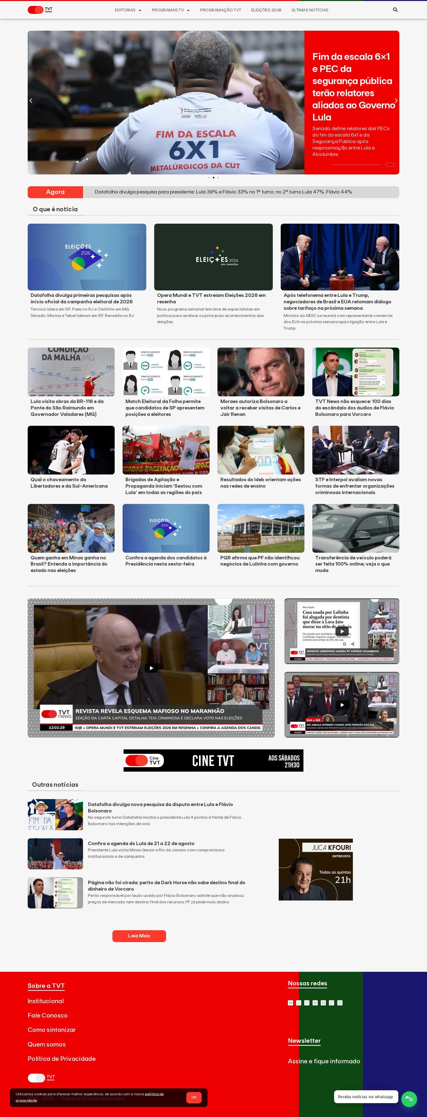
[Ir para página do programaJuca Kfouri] (316, 899)
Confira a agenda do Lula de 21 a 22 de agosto (141, 843)
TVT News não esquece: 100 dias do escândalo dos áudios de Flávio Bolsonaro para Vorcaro (354, 408)
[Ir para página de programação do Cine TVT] (213, 770)
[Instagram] (306, 1002)
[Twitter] (315, 1002)
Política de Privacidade (62, 1059)
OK (194, 1097)
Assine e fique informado (324, 1061)
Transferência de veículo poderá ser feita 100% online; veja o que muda (353, 564)
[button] (395, 9)
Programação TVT (220, 10)
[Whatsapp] (298, 1002)
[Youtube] (290, 1002)
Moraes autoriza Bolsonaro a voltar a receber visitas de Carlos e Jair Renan (260, 408)
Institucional (46, 1001)
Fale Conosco (48, 1016)
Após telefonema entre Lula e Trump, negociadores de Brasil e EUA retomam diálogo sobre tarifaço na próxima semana (337, 302)
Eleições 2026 (266, 10)
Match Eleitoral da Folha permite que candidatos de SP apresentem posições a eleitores (165, 408)
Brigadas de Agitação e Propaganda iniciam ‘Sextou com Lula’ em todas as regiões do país (164, 486)
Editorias (125, 10)
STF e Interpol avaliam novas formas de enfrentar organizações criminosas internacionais (354, 486)
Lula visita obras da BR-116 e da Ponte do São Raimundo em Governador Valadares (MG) (67, 408)
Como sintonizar (52, 1030)
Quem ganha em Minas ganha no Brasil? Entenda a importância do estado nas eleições (69, 564)
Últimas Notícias (310, 10)
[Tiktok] (331, 1002)
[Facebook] (323, 1002)
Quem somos (47, 1045)
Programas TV (168, 10)
